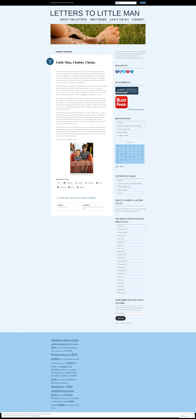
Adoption (56, 340)
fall (66, 363)
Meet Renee (98, 19)
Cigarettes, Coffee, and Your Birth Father (130, 126)
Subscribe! (120, 318)
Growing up (56, 372)
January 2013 (122, 258)
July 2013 (121, 245)
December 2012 (122, 261)
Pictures (69, 394)
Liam (65, 375)
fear (76, 363)
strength (64, 401)
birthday (69, 350)
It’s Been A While (123, 135)
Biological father (59, 350)
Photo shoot (61, 395)
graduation (73, 369)
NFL (65, 387)
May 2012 (121, 283)
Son (52, 401)
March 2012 (121, 290)
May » (122, 166)
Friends (70, 366)
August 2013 (121, 242)
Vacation (71, 405)
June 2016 (121, 226)
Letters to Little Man (95, 13)
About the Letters (73, 19)
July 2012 (121, 277)
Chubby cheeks (73, 198)
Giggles (64, 369)
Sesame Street (71, 398)
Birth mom (66, 354)
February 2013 (122, 255)
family (70, 362)
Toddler (61, 404)
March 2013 (121, 251)
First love (54, 366)
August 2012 (121, 274)
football (59, 366)
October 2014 (122, 236)
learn (57, 375)
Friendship (55, 369)
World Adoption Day (124, 129)
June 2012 (121, 280)
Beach (65, 348)
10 (121, 154)
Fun (61, 369)
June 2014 (121, 239)
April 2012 (121, 286)
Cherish (74, 359)
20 (134, 157)
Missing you (71, 379)
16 (117, 157)
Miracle (64, 379)
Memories (59, 379)
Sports (60, 401)
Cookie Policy (36, 415)
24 (121, 160)
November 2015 (122, 229)
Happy (69, 372)
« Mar (117, 166)
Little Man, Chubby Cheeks (75, 62)
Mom (53, 382)
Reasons (96, 207)
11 (125, 154)
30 (117, 162)
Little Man (73, 375)
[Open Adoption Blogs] (126, 95)
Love (54, 379)
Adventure (75, 344)
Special (55, 401)
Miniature (85, 198)
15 (142, 154)
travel (67, 405)
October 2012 (122, 267)
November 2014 (122, 232)
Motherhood (91, 198)
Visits (53, 407)
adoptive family (71, 340)
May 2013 (121, 248)
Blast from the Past (88, 207)
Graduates (121, 123)
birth (65, 350)
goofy (69, 370)
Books (61, 359)
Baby (66, 198)
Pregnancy (55, 398)
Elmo (60, 363)
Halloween (63, 372)
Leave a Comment (62, 207)
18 (125, 157)
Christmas (56, 363)
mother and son (63, 383)
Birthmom (56, 354)
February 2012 (122, 293)
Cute (80, 198)
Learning (61, 375)
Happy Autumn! (122, 132)
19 (130, 157)
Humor (53, 375)
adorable (62, 198)
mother (57, 383)
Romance (65, 398)
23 (117, 160)
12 (130, 154)
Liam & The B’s (119, 19)
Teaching (54, 405)
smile (77, 398)
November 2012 (122, 264)
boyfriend (65, 359)
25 (125, 160)
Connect (138, 19)
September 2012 (122, 270)
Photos (54, 394)
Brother (69, 359)
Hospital (74, 373)
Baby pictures (60, 347)
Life (68, 375)
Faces (63, 363)
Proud (61, 398)
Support (71, 401)
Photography (68, 390)
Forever (64, 366)
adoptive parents (58, 343)
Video (77, 405)
